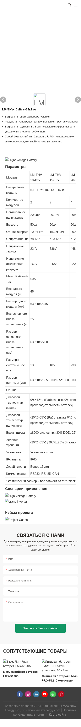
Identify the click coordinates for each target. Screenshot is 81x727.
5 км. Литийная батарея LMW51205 (20, 674)
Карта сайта (58, 714)
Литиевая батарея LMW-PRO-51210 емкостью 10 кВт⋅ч (59, 678)
